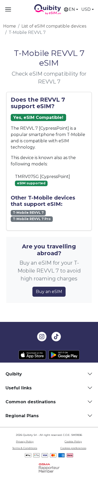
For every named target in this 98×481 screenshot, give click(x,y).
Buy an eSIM (49, 291)
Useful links (18, 387)
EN (72, 9)
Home (9, 26)
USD (86, 9)
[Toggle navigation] (8, 9)
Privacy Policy (24, 441)
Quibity (13, 374)
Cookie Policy (73, 441)
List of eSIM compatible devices (53, 26)
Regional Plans (22, 415)
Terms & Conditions (24, 448)
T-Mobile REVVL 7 (28, 213)
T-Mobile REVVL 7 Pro (32, 219)
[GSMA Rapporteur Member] (49, 467)
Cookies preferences (73, 448)
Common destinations (30, 401)
